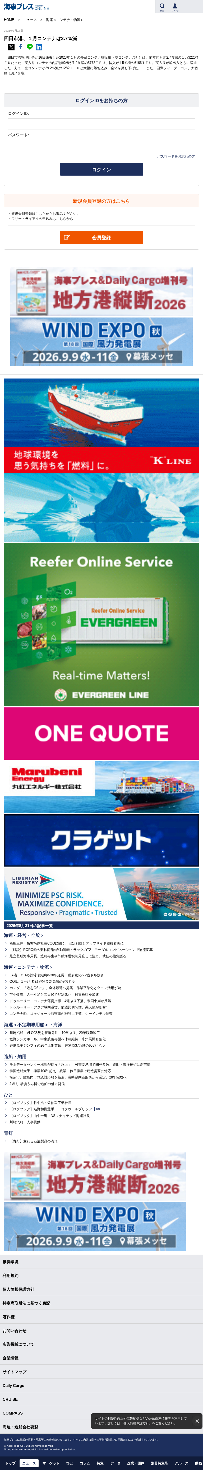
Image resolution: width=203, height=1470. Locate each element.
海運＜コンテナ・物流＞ (28, 967)
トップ (10, 1463)
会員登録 (101, 237)
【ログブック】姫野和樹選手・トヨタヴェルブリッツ (55, 1109)
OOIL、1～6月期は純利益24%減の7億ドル (42, 982)
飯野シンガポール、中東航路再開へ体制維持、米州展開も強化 (58, 1039)
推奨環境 (11, 1261)
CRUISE (10, 1399)
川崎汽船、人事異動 (25, 1122)
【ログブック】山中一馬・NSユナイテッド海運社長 (50, 1116)
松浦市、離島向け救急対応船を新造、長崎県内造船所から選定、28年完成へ (68, 1077)
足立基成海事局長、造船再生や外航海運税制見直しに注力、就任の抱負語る (68, 956)
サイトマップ (14, 1371)
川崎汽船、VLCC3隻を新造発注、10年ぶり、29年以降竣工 (55, 1033)
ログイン (101, 169)
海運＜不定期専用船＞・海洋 (33, 1024)
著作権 (9, 1317)
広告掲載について (18, 1344)
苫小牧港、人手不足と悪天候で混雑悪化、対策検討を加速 (54, 995)
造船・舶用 (15, 1056)
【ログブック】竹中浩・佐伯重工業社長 (40, 1103)
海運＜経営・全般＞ (24, 935)
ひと (8, 1095)
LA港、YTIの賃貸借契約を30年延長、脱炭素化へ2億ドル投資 (57, 975)
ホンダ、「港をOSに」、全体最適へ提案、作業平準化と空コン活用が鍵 (65, 988)
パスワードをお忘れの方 (176, 156)
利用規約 (11, 1275)
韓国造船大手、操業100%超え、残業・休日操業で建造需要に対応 (60, 1071)
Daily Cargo (13, 1385)
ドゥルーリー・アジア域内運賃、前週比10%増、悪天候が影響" (58, 1007)
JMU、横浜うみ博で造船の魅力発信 (37, 1084)
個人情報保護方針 (136, 1423)
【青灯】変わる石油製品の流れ (34, 1141)
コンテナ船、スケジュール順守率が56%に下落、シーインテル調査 (61, 1014)
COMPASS (13, 1413)
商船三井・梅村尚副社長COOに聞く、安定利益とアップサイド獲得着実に (67, 943)
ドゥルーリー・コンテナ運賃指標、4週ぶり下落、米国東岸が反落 (60, 1001)
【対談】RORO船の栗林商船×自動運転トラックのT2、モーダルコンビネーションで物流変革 (81, 950)
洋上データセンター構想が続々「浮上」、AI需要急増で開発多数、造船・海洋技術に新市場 (80, 1065)
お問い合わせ (14, 1330)
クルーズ (181, 1463)
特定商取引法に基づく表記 (26, 1303)
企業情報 (11, 1358)
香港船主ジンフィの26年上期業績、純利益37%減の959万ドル (57, 1045)
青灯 (8, 1133)
